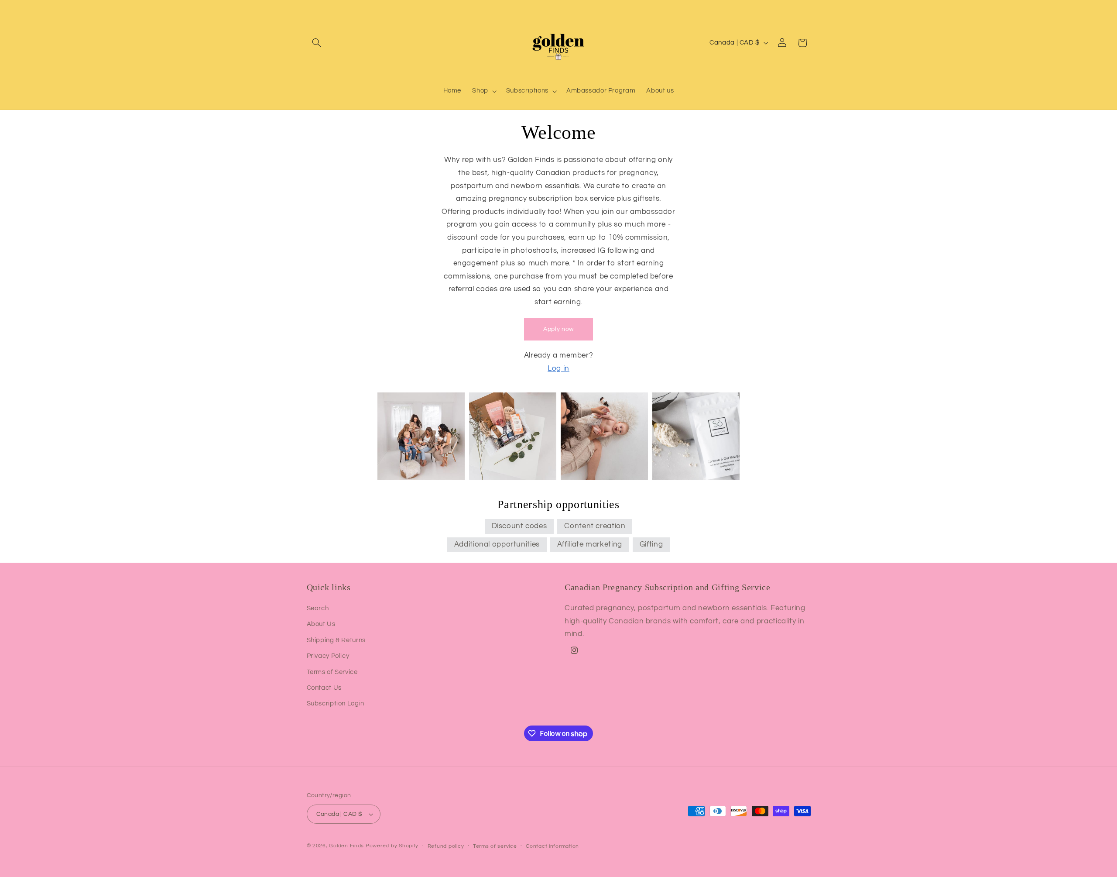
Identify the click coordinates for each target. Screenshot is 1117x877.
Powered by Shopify (392, 845)
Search (318, 608)
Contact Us (324, 687)
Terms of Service (332, 672)
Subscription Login (335, 703)
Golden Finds (346, 845)
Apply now (558, 329)
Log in (558, 368)
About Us (321, 624)
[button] (317, 43)
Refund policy (446, 846)
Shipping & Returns (336, 640)
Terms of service (495, 846)
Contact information (552, 846)
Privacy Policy (328, 656)
